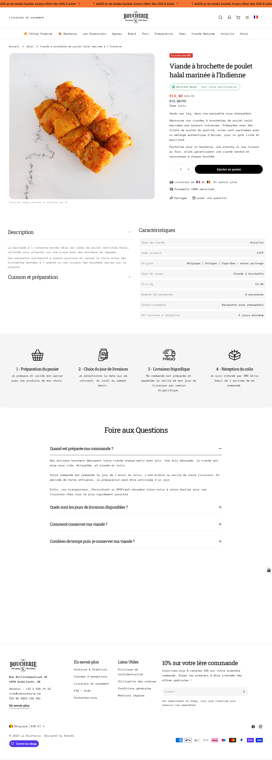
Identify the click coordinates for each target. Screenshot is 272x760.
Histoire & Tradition (90, 669)
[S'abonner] (244, 691)
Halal (30, 46)
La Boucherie (31, 735)
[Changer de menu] (49, 17)
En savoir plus (19, 705)
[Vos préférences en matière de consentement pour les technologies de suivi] (269, 570)
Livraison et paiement (91, 683)
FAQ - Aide (82, 690)
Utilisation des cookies (137, 681)
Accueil (14, 46)
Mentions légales (131, 695)
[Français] (259, 16)
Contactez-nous (85, 697)
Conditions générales (134, 688)
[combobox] (258, 16)
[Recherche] (220, 17)
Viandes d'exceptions (90, 676)
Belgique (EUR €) (27, 726)
